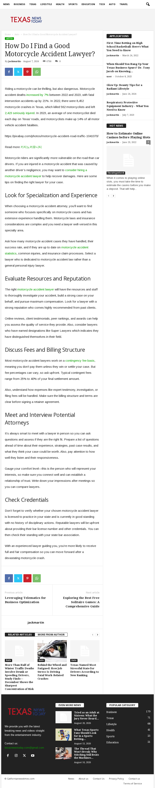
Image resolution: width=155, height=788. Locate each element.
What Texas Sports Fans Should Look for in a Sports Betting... (86, 734)
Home (8, 34)
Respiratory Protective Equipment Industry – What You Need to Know (128, 106)
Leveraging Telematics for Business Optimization (25, 600)
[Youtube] (33, 755)
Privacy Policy (116, 778)
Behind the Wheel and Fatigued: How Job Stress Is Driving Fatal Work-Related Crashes (52, 671)
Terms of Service (132, 783)
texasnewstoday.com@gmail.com (24, 747)
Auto (112, 4)
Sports (73, 4)
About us (83, 778)
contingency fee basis (79, 360)
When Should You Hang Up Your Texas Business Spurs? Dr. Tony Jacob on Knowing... (128, 67)
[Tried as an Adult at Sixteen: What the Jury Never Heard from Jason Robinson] (64, 717)
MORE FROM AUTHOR (51, 634)
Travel (123, 4)
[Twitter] (18, 72)
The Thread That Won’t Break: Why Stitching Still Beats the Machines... (86, 753)
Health (60, 4)
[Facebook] (9, 72)
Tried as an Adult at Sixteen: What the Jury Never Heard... (86, 715)
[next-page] (97, 634)
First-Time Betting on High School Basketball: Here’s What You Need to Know (128, 46)
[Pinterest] (27, 72)
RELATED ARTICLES (20, 634)
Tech (102, 4)
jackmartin (14, 61)
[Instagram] (17, 755)
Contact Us (98, 778)
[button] (147, 4)
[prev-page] (93, 634)
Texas (32, 4)
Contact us (134, 778)
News (6, 4)
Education (88, 4)
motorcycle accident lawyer (35, 289)
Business (19, 4)
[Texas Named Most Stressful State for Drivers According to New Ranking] (84, 651)
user (109, 76)
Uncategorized (116, 173)
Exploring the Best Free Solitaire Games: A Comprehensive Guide (81, 602)
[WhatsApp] (37, 72)
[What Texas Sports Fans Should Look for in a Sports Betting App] (64, 735)
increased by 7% (37, 94)
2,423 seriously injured (20, 113)
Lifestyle (46, 4)
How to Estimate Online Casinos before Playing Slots (128, 135)
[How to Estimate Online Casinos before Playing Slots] (129, 160)
